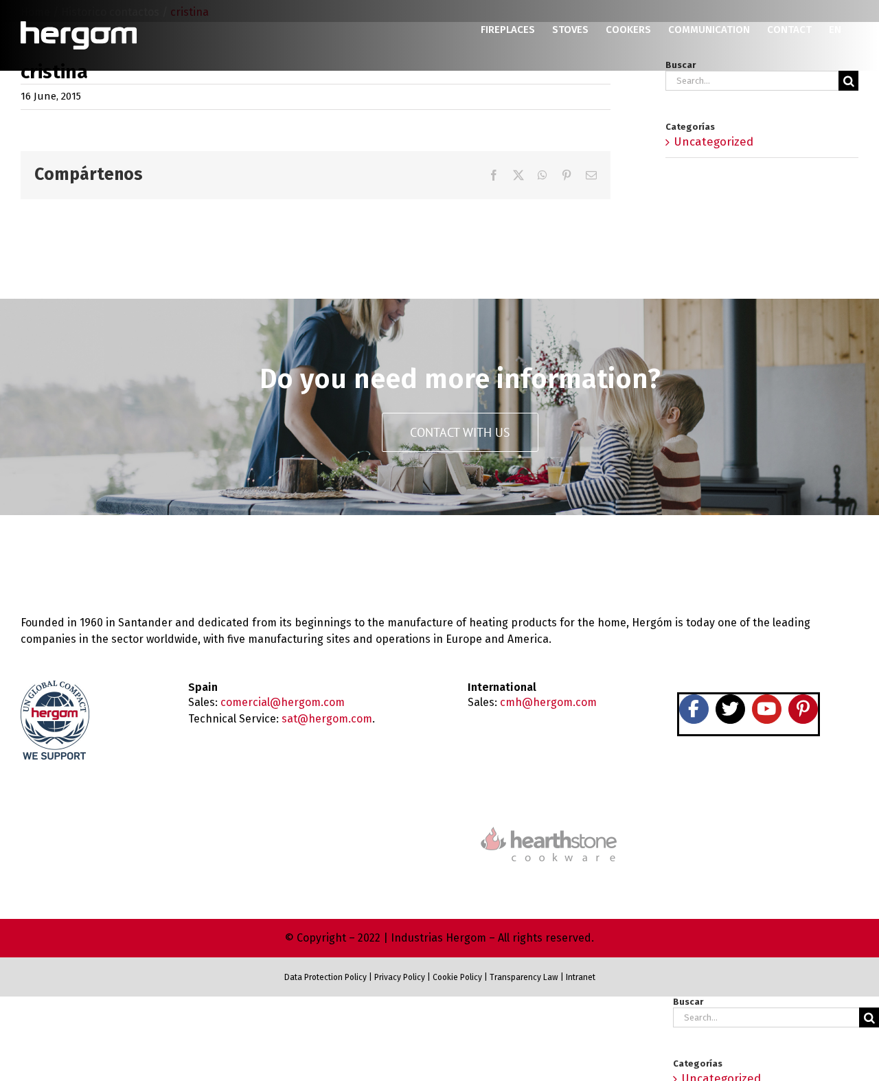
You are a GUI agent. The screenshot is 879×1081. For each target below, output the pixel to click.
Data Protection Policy (325, 977)
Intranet (580, 977)
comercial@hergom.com (282, 702)
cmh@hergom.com (548, 702)
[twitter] (730, 709)
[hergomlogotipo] (79, 559)
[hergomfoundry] (112, 834)
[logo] (548, 825)
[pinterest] (803, 709)
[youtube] (766, 709)
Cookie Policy (457, 977)
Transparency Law (523, 977)
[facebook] (694, 709)
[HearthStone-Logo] (330, 836)
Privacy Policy (399, 977)
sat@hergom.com (327, 718)
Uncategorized (713, 142)
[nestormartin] (766, 819)
